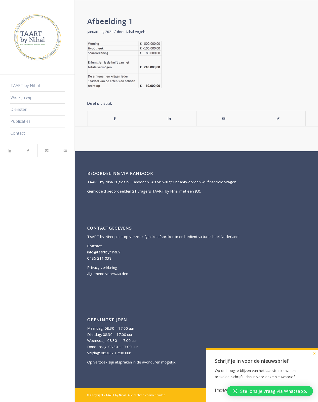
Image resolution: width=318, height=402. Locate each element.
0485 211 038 (99, 258)
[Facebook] (28, 150)
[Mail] (65, 150)
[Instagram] (46, 150)
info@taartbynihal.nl (103, 251)
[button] (270, 391)
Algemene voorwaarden (107, 273)
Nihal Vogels (136, 31)
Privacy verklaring (102, 267)
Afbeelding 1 (110, 21)
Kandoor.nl (140, 181)
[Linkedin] (9, 150)
